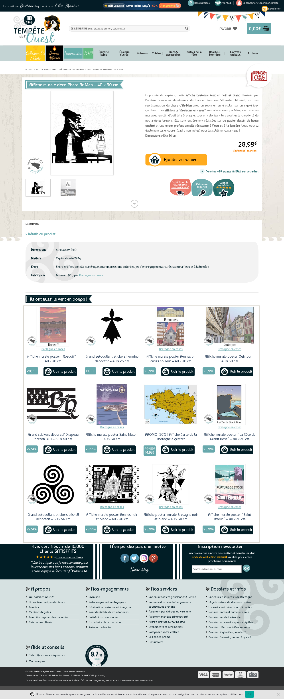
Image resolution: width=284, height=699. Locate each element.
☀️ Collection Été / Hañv (35, 53)
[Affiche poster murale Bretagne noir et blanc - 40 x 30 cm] (171, 484)
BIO (88, 53)
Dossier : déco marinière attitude (229, 627)
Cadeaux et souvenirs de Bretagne (230, 597)
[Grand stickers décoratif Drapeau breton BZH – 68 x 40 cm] (53, 404)
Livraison (94, 597)
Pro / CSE (226, 2)
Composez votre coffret (164, 632)
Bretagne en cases (91, 275)
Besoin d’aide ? (202, 2)
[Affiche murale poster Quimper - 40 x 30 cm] (230, 326)
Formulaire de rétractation (105, 622)
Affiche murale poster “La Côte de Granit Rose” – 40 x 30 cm (229, 436)
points (227, 171)
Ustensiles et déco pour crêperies (230, 607)
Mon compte (37, 661)
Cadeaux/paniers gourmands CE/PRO (172, 597)
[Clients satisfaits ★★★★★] (223, 196)
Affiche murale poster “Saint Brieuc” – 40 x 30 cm (229, 516)
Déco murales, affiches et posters (105, 69)
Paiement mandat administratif (168, 616)
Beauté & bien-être (215, 53)
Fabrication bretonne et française (110, 607)
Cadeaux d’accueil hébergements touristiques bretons (170, 604)
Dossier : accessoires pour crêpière (231, 622)
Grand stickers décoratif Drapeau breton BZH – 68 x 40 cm (53, 436)
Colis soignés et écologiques (107, 602)
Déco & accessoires (173, 53)
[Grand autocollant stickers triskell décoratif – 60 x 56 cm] (53, 484)
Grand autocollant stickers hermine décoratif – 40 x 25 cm (111, 358)
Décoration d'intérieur (71, 69)
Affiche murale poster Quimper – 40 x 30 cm (230, 358)
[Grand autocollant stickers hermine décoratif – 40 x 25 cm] (112, 326)
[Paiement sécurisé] (202, 196)
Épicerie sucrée (124, 53)
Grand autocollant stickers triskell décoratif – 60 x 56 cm (53, 516)
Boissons (142, 53)
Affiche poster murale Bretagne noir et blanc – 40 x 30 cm (171, 516)
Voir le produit (64, 371)
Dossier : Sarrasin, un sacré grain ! (230, 637)
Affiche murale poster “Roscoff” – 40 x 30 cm (53, 358)
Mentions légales (40, 612)
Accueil (29, 69)
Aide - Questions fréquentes (47, 655)
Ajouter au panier (180, 159)
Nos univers (156, 642)
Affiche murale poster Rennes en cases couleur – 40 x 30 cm (170, 358)
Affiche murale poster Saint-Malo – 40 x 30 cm (112, 436)
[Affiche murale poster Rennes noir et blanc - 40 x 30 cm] (112, 484)
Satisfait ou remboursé (103, 617)
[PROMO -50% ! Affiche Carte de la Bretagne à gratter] (171, 404)
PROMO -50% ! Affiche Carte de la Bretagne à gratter (171, 436)
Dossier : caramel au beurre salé (229, 612)
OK (249, 694)
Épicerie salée (104, 53)
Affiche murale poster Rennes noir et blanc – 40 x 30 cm (112, 516)
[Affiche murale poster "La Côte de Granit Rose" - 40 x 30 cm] (230, 404)
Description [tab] (32, 223)
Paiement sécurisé (100, 627)
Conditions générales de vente (48, 617)
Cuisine (156, 53)
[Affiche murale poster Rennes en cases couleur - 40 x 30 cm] (171, 326)
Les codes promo (160, 636)
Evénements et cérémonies (166, 626)
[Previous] (33, 133)
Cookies (34, 607)
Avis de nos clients (40, 622)
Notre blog (139, 569)
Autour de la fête (194, 53)
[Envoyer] (186, 28)
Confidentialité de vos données (108, 612)
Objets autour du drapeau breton (230, 602)
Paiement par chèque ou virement (170, 611)
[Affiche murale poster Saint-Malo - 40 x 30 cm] (112, 404)
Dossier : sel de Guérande (225, 617)
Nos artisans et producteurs (47, 602)
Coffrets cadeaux (235, 53)
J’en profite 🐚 (169, 5)
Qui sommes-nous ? (41, 597)
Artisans (253, 53)
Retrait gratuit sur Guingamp (167, 621)
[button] (260, 3)
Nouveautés (73, 53)
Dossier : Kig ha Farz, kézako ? (227, 632)
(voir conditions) (180, 187)
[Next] (131, 133)
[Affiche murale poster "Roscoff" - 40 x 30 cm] (53, 326)
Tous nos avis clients (69, 557)
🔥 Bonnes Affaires (54, 53)
